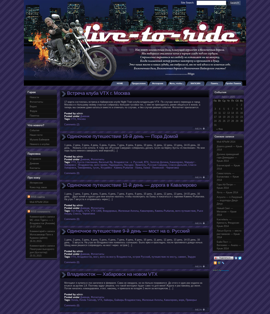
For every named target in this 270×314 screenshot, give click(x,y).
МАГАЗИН (195, 83)
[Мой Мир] (219, 263)
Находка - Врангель (135, 165)
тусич (96, 167)
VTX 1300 (96, 210)
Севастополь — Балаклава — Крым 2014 (228, 176)
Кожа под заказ (38, 187)
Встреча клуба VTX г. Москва (98, 93)
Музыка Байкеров (39, 139)
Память (214, 83)
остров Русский (141, 256)
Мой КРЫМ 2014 (39, 202)
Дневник (34, 163)
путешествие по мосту (164, 256)
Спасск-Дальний (178, 165)
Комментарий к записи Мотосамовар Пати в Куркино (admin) (42, 234)
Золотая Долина (159, 162)
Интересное (36, 182)
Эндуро (191, 256)
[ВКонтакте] (236, 258)
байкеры (108, 300)
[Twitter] (240, 258)
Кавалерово (176, 162)
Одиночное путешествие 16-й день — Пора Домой (122, 136)
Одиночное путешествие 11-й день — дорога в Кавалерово (132, 185)
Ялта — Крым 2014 (227, 192)
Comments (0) (71, 173)
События (34, 130)
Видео (33, 106)
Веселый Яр (105, 162)
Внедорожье (110, 210)
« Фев (219, 129)
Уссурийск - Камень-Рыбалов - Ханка (121, 167)
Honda (74, 300)
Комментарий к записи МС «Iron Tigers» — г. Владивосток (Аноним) (42, 220)
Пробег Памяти (233, 83)
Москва (81, 119)
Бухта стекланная (87, 162)
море (181, 300)
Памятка (34, 115)
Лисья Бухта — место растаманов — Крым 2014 (229, 234)
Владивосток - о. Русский (128, 162)
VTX (73, 119)
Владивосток (84, 256)
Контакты (35, 168)
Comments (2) (71, 124)
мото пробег (100, 165)
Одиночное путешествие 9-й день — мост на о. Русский (128, 231)
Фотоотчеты (36, 102)
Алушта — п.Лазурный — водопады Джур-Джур (229, 200)
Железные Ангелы (128, 210)
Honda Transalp (87, 300)
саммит (182, 256)
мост (95, 256)
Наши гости (36, 135)
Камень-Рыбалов (164, 210)
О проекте (35, 158)
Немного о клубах (40, 144)
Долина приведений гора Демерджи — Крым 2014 (228, 157)
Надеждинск (116, 165)
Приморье (191, 300)
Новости (34, 97)
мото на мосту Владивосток (115, 256)
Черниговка (88, 213)
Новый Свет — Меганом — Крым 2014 (226, 211)
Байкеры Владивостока (127, 300)
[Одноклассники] (215, 263)
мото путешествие (185, 210)
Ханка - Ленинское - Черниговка (161, 167)
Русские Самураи (157, 165)
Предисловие (139, 83)
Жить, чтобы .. (177, 83)
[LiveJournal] (223, 263)
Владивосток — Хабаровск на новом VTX (112, 274)
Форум (33, 111)
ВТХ (146, 162)
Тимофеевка (84, 167)
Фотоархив (157, 83)
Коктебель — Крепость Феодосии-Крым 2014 (228, 222)
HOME (120, 83)
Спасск (77, 213)
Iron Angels (77, 210)
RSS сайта (38, 196)
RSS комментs (40, 211)
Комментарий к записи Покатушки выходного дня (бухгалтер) (42, 249)
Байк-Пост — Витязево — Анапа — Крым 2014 (229, 245)
